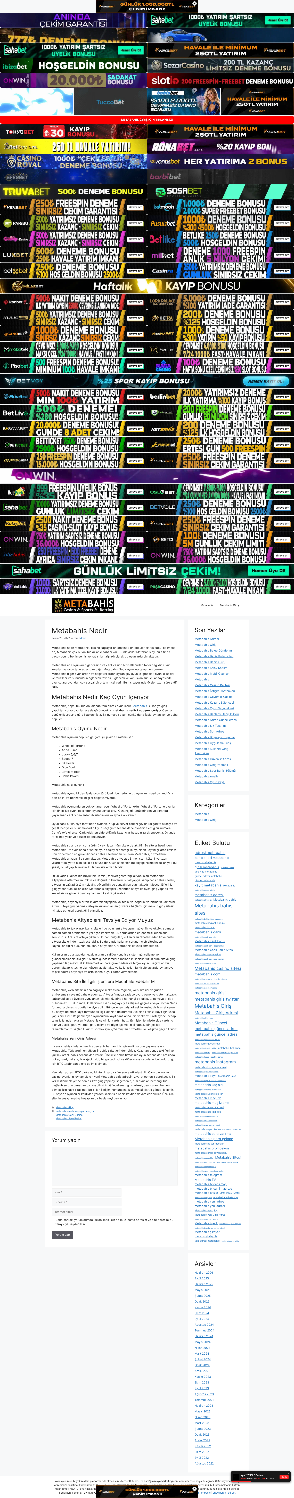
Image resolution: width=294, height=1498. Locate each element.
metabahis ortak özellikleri (206, 1121)
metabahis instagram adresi (210, 1067)
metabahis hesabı (202, 1052)
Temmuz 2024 (204, 1330)
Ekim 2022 (202, 1452)
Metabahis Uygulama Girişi (213, 743)
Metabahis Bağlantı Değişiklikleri (217, 714)
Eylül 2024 (202, 1319)
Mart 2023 (202, 1423)
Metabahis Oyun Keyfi (210, 782)
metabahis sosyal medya (205, 1167)
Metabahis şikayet (207, 1232)
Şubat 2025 (203, 1295)
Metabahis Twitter (230, 1192)
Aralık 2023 (202, 1371)
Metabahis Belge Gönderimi (214, 650)
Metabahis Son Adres (209, 731)
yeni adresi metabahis (207, 1240)
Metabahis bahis (224, 899)
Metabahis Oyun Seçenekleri (214, 708)
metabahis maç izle (208, 1098)
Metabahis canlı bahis (210, 941)
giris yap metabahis (206, 871)
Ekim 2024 (202, 1313)
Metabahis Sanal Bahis (68, 1118)
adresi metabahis (210, 852)
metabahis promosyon (212, 1148)
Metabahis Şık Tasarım (210, 725)
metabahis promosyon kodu (211, 1152)
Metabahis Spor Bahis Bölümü (215, 770)
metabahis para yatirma (213, 1134)
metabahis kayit (205, 1075)
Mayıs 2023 (203, 1411)
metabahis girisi (210, 992)
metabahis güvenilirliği (207, 1043)
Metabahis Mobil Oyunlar (212, 673)
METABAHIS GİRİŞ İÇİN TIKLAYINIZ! (147, 119)
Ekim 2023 (202, 1382)
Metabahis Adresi (207, 639)
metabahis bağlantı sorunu (210, 922)
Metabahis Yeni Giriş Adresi (210, 1214)
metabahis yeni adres (209, 1201)
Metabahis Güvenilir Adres (213, 759)
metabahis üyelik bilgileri (230, 1224)
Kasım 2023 (203, 1376)
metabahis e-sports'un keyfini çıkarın (211, 979)
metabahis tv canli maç (211, 1184)
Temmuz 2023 (204, 1400)
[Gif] (147, 286)
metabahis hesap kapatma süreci (209, 1057)
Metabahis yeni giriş (206, 1210)
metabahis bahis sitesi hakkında (209, 919)
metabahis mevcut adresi (209, 1107)
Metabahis (207, 605)
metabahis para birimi (231, 1129)
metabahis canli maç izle (205, 937)
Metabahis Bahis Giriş (210, 662)
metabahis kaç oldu (210, 1085)
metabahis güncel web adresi (207, 1040)
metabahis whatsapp (225, 1197)
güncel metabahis (205, 880)
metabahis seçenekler (204, 1158)
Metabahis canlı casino (208, 954)
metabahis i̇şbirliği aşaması (206, 1072)
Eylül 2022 (202, 1457)
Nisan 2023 (202, 1417)
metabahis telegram (208, 1175)
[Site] (73, 207)
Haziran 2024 (204, 1336)
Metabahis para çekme (214, 1139)
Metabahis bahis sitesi (214, 909)
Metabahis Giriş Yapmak (211, 765)
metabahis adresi (209, 895)
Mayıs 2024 (203, 1342)
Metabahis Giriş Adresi (216, 1012)
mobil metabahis (206, 1236)
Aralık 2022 (202, 1440)
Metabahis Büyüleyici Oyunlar (215, 737)
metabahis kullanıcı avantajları (208, 1090)
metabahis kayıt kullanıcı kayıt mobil (210, 1081)
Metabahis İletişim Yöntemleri (215, 691)
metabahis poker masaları (209, 1143)
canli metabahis (205, 862)
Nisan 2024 (202, 1347)
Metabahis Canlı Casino (69, 1114)
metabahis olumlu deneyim (206, 1116)
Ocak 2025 (202, 1301)
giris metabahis (227, 868)
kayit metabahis (208, 885)
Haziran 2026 (204, 1272)
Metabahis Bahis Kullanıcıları (214, 656)
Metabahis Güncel (211, 1022)
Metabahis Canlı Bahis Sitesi (214, 950)
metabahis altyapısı (203, 900)
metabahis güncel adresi (216, 1034)
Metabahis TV (205, 1180)
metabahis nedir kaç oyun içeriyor (75, 1111)
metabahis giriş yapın (204, 1018)
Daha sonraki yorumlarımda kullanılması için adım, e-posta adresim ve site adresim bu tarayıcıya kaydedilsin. (114, 1222)
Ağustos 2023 (204, 1394)
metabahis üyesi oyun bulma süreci (210, 1228)
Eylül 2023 (202, 1388)
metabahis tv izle (206, 1193)
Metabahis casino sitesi (218, 968)
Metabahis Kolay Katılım (211, 668)
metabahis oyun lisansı (208, 1129)
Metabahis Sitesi (228, 1157)
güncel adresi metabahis (209, 876)
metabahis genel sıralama (206, 988)
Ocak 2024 (202, 1365)
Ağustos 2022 (204, 1463)
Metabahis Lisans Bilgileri (209, 1093)
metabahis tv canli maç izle (213, 1188)
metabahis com (207, 974)
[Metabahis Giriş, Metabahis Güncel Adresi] (83, 605)
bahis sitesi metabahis (212, 858)
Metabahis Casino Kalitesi (212, 685)
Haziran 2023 (204, 1405)
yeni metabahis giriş (230, 1241)
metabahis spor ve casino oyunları (209, 1171)
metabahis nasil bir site (208, 1111)
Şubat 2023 (203, 1428)
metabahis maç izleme (212, 1103)
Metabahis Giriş (229, 605)
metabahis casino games (205, 963)
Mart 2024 (202, 1353)
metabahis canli (208, 932)
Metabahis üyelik (206, 1223)
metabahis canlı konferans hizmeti (209, 959)
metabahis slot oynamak (227, 1162)
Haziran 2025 (204, 1284)
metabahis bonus (205, 927)
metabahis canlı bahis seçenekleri (209, 946)
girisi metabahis (207, 867)
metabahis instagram (215, 1061)
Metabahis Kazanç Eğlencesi (214, 702)
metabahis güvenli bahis (205, 1048)
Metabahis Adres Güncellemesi (216, 720)
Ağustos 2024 (204, 1324)
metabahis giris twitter (217, 999)
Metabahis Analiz (206, 776)
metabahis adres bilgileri (205, 890)
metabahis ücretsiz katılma (206, 1219)
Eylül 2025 (202, 1278)
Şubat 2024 (203, 1359)
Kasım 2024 (203, 1307)
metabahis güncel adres (216, 1028)
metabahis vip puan (203, 1198)
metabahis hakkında (229, 1048)
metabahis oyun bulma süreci (207, 1125)
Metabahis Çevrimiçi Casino (214, 696)
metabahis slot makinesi (205, 1162)
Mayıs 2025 (202, 1290)
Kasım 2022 (203, 1446)
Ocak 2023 (202, 1434)
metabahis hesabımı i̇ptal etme (225, 1052)
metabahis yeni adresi (210, 1206)
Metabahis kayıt (227, 1075)
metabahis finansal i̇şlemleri (207, 983)
